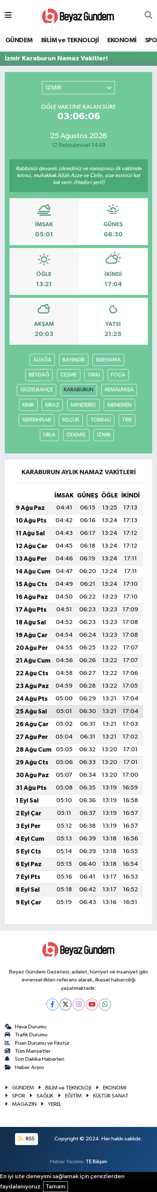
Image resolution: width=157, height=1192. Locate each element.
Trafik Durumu (31, 1034)
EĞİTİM (73, 1096)
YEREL (54, 1104)
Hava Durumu (30, 1026)
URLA (49, 434)
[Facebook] (52, 1005)
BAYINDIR (73, 360)
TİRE (127, 420)
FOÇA (118, 374)
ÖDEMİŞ (76, 434)
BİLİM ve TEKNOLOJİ (70, 40)
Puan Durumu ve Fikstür (42, 1043)
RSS (30, 1138)
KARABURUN (78, 389)
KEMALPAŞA (119, 389)
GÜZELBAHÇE (36, 389)
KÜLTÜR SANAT (111, 1096)
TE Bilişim (96, 1161)
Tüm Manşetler (33, 1051)
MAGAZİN (24, 1104)
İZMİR (104, 434)
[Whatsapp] (105, 1005)
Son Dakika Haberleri (39, 1059)
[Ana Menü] (8, 15)
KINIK (28, 405)
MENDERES (83, 405)
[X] (66, 1005)
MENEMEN (119, 405)
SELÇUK (70, 420)
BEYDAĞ (39, 374)
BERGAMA (108, 360)
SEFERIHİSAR (36, 420)
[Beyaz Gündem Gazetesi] (78, 15)
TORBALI (101, 420)
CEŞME (68, 374)
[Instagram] (79, 1005)
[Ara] (148, 15)
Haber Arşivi (29, 1067)
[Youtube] (92, 1005)
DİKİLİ (94, 374)
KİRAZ (52, 405)
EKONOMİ (122, 40)
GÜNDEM (18, 40)
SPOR (18, 1096)
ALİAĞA (42, 360)
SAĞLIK (45, 1096)
